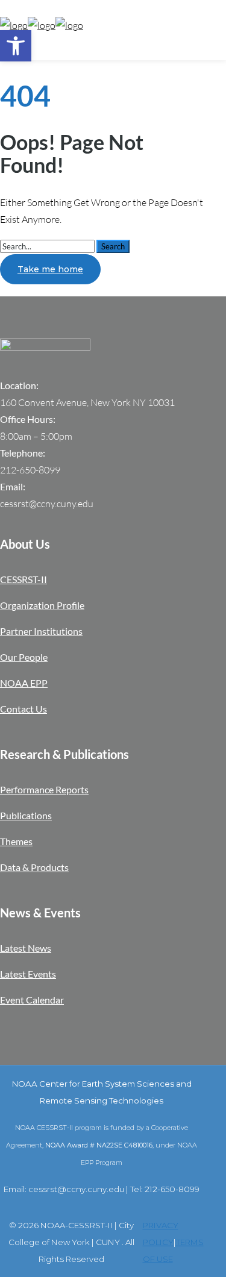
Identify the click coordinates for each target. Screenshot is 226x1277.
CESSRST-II (23, 579)
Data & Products (34, 867)
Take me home (50, 269)
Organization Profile (42, 605)
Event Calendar (32, 999)
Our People (24, 657)
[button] (15, 45)
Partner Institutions (41, 631)
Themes (16, 841)
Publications (26, 815)
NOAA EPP (24, 682)
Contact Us (23, 708)
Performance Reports (44, 789)
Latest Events (28, 973)
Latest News (25, 948)
